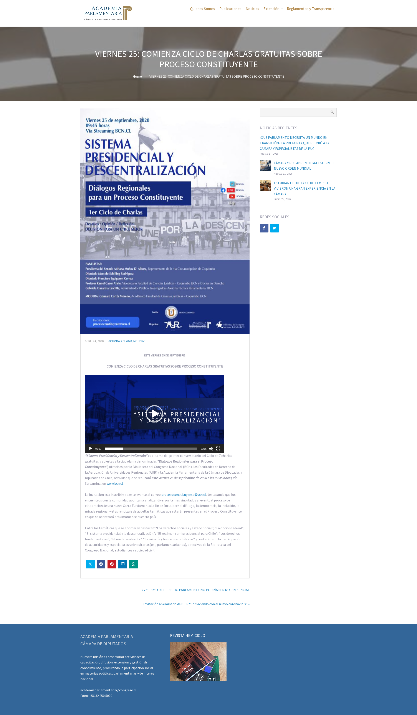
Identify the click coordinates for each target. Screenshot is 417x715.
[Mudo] (211, 448)
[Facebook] (264, 228)
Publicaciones (230, 8)
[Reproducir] (90, 448)
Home (137, 76)
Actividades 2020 (120, 341)
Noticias (252, 8)
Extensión (271, 8)
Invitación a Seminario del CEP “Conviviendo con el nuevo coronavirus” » (196, 604)
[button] (154, 414)
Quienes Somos (202, 8)
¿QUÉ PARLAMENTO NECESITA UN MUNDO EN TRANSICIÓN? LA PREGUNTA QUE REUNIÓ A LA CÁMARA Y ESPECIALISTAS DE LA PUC (294, 143)
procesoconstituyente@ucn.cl (183, 494)
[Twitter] (274, 228)
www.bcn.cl (115, 483)
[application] (154, 414)
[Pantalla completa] (218, 448)
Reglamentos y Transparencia (310, 8)
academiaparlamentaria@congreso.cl (108, 690)
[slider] (151, 449)
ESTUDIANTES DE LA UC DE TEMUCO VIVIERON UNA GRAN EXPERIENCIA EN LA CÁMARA (304, 188)
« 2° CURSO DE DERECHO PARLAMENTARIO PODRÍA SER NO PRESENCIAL (196, 590)
